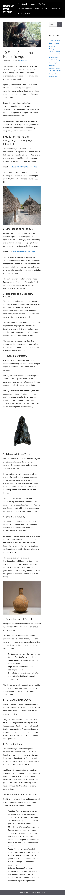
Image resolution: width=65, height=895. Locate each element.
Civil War (42, 4)
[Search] (59, 24)
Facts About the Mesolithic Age (24, 167)
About (44, 9)
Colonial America (25, 9)
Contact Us (55, 9)
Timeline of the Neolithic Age (23, 252)
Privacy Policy (24, 13)
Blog (37, 9)
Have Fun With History (8, 8)
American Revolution (26, 4)
